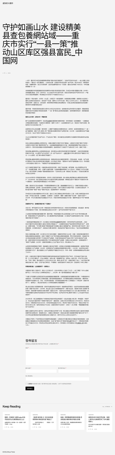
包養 (69, 321)
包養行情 (66, 153)
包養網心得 (80, 323)
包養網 (49, 121)
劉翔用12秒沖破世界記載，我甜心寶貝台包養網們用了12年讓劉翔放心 (99, 419)
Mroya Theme (11, 452)
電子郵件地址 (62, 368)
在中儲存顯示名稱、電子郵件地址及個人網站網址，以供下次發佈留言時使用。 (49, 383)
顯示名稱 (28, 368)
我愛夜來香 (7, 414)
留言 (27, 348)
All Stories (106, 406)
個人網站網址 (29, 376)
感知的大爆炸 (8, 3)
